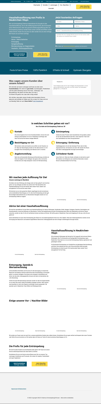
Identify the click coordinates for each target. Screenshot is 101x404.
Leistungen (53, 5)
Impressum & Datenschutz (18, 389)
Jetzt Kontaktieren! (38, 101)
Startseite (36, 5)
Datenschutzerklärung (69, 46)
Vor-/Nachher (64, 5)
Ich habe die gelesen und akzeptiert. (72, 46)
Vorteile (45, 5)
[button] (84, 7)
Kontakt (51, 8)
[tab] (50, 389)
